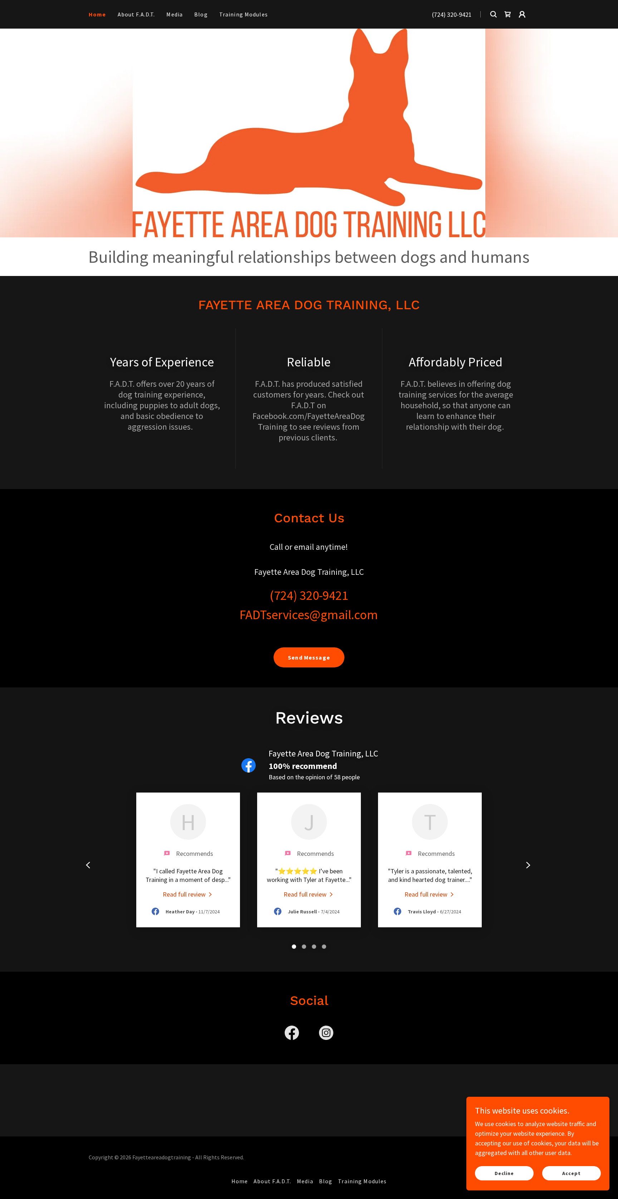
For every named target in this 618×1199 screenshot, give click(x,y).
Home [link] (97, 14)
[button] (522, 14)
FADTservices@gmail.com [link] (309, 615)
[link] (508, 14)
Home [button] (239, 1181)
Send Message (309, 657)
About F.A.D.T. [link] (136, 14)
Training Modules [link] (243, 14)
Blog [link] (201, 14)
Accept (571, 1173)
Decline (504, 1173)
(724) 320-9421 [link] (452, 14)
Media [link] (174, 14)
